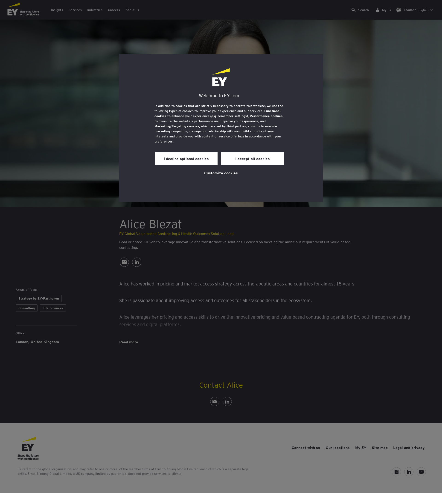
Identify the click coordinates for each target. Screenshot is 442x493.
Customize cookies (221, 172)
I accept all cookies (252, 158)
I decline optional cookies (186, 158)
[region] (221, 128)
